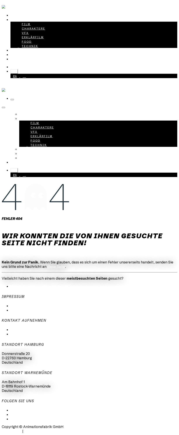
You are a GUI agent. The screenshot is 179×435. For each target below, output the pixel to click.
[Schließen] (3, 107)
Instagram (19, 414)
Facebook (18, 419)
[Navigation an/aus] (12, 99)
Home (15, 286)
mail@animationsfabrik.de (32, 329)
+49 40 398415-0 (31, 67)
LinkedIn (17, 410)
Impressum (19, 310)
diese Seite (56, 266)
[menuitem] (20, 15)
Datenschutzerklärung (29, 305)
